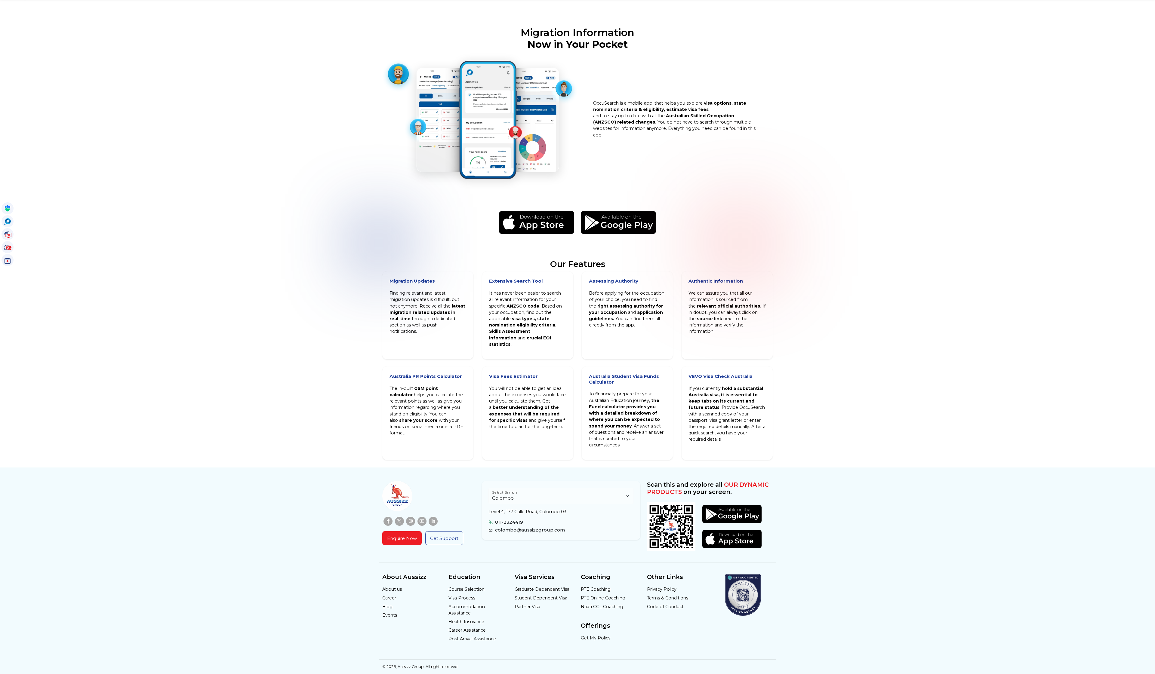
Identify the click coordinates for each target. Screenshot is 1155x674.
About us (392, 589)
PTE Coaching (596, 589)
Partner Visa (527, 606)
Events (389, 615)
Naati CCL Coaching (602, 606)
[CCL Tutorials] (8, 247)
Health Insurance (466, 621)
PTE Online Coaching (603, 598)
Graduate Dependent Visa (542, 589)
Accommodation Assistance (466, 610)
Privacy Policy (661, 589)
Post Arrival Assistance (472, 639)
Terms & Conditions (667, 598)
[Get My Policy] (8, 208)
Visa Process (461, 598)
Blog (387, 606)
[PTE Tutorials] (8, 234)
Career (389, 598)
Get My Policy (596, 638)
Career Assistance (467, 630)
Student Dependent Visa (541, 598)
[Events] (8, 260)
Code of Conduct (665, 606)
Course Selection (466, 589)
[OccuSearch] (8, 221)
